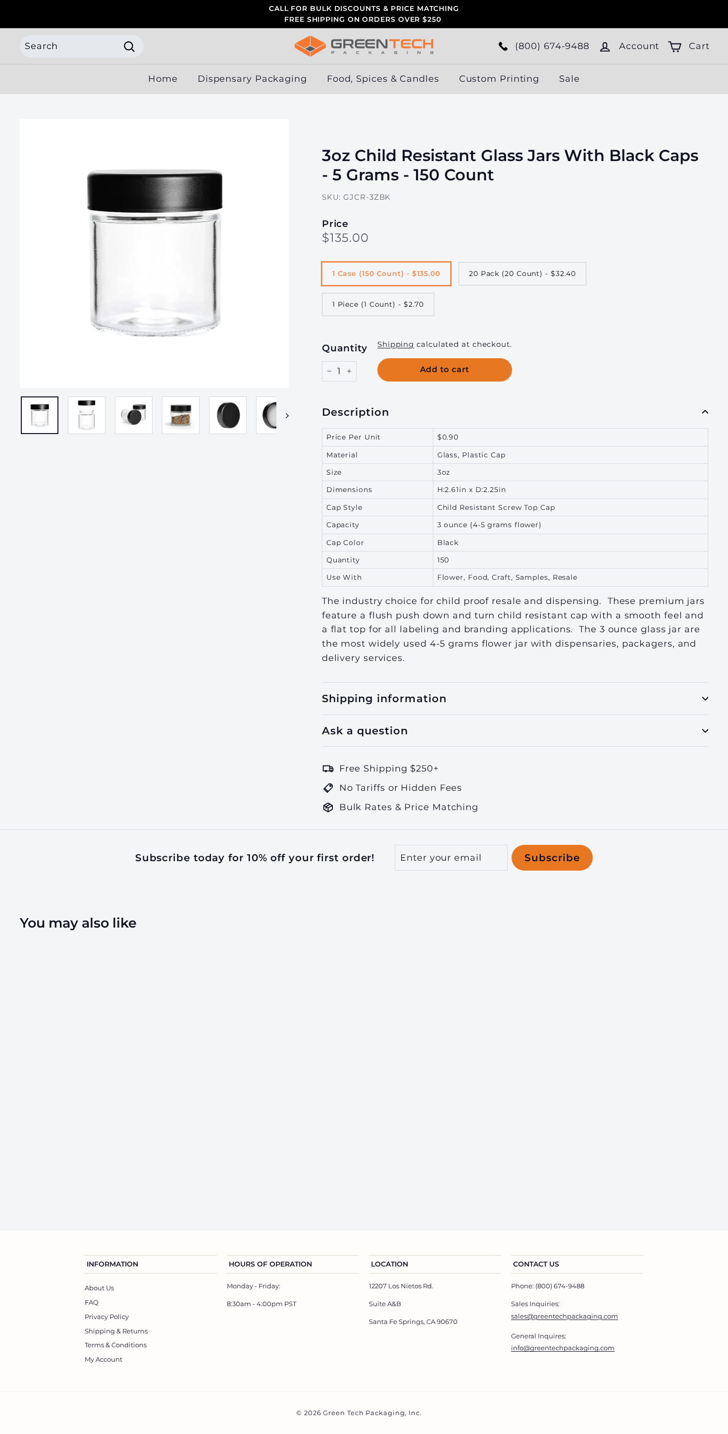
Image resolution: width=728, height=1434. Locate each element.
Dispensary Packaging (252, 78)
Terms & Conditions (116, 1345)
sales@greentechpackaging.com (564, 1316)
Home (163, 78)
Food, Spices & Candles (383, 78)
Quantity (344, 348)
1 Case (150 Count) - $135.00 (386, 273)
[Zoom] (154, 253)
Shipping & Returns (116, 1331)
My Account (103, 1359)
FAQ (92, 1302)
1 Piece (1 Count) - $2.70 (378, 304)
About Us (99, 1288)
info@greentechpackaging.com (563, 1348)
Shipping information (384, 698)
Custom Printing (499, 78)
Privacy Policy (107, 1317)
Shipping (395, 344)
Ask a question (365, 730)
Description (356, 412)
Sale (569, 78)
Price (335, 223)
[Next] (282, 415)
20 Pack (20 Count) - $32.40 (522, 273)
